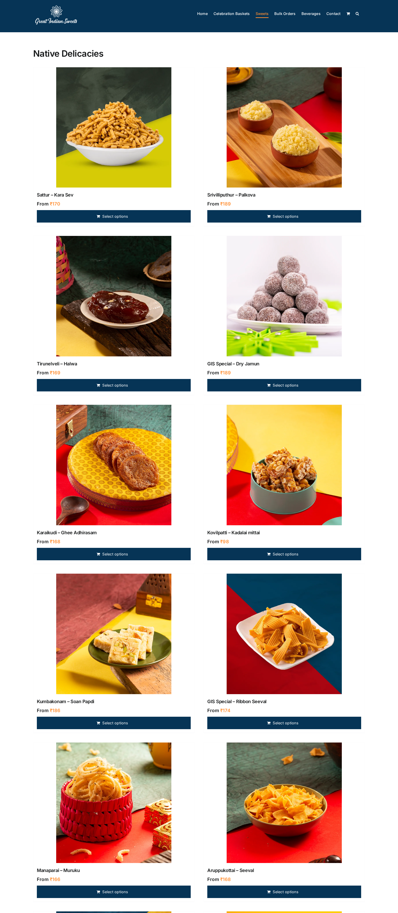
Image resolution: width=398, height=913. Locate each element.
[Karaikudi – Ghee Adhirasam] (113, 465)
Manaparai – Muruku (58, 870)
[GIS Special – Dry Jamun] (284, 296)
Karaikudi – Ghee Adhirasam (67, 532)
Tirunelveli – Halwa (57, 364)
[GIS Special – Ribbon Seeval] (284, 634)
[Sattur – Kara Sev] (113, 127)
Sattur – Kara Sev (55, 195)
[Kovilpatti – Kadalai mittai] (284, 465)
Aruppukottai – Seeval (230, 870)
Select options (115, 216)
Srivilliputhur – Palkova (231, 195)
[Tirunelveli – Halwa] (113, 296)
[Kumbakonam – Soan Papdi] (113, 634)
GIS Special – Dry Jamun (233, 364)
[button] (357, 14)
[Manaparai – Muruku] (113, 803)
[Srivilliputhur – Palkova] (284, 127)
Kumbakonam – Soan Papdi (65, 701)
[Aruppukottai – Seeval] (284, 803)
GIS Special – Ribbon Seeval (236, 701)
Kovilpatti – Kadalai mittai (233, 532)
